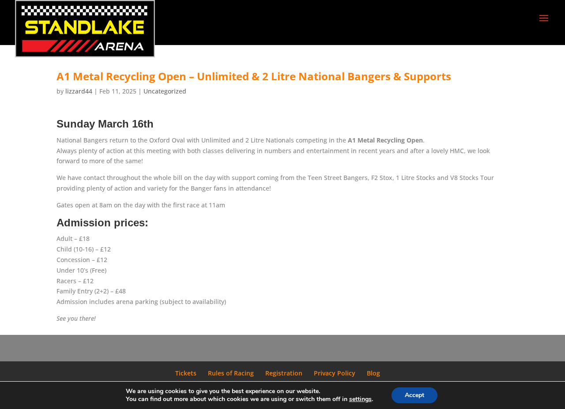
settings (360, 399)
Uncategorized (164, 91)
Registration (283, 373)
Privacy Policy (334, 373)
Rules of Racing (231, 373)
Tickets (185, 373)
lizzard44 (78, 91)
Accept (414, 395)
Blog (373, 373)
